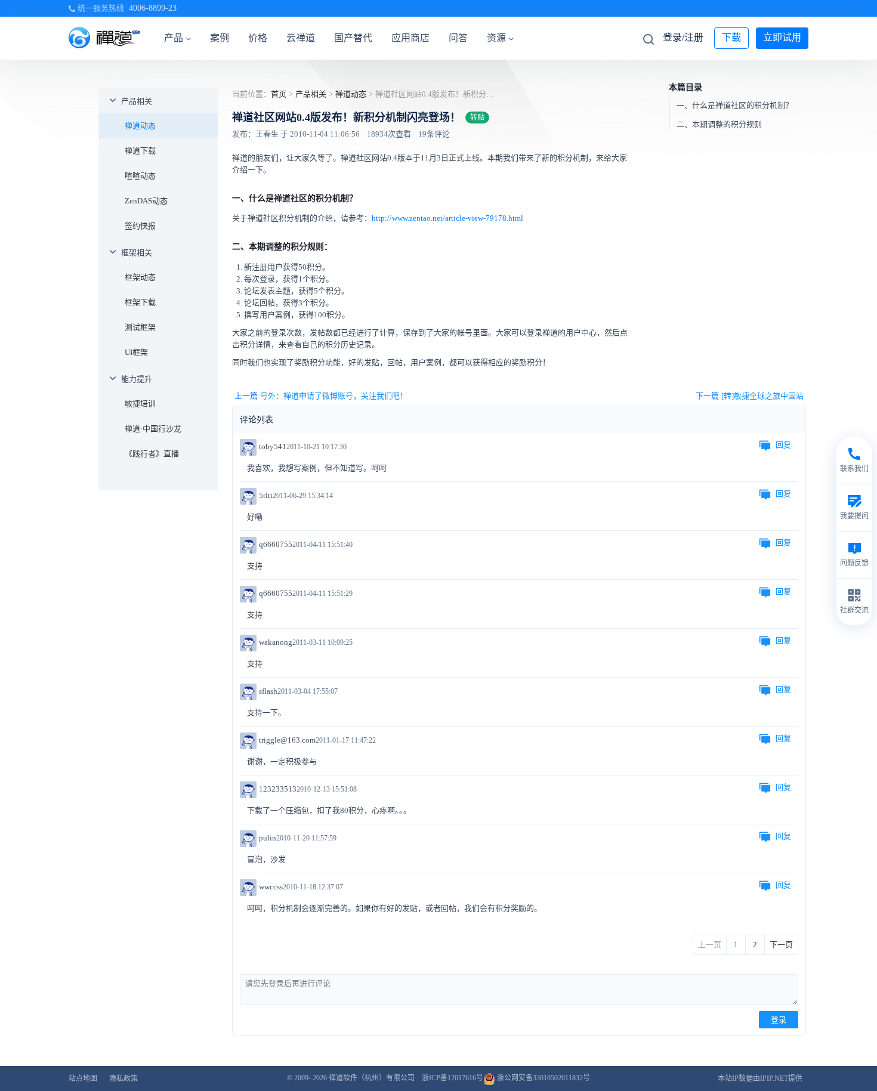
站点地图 (83, 1078)
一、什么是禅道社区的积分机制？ (735, 104)
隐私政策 (123, 1078)
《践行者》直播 (152, 453)
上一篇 (320, 395)
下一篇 (750, 395)
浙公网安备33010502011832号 (542, 1078)
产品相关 (136, 101)
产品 (173, 38)
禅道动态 (140, 125)
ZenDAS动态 (146, 200)
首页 (278, 93)
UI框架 (136, 352)
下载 (731, 37)
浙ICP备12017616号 (452, 1078)
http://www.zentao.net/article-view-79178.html (447, 218)
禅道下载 (140, 150)
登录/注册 (683, 37)
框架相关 (136, 252)
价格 (257, 38)
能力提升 (136, 379)
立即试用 (782, 37)
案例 (219, 38)
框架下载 (140, 302)
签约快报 (140, 225)
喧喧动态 (140, 175)
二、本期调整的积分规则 (719, 123)
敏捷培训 (140, 403)
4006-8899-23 (153, 8)
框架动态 (140, 277)
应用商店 (410, 38)
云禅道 (300, 38)
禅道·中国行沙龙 (153, 428)
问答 (458, 38)
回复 (783, 444)
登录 (778, 1019)
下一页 (781, 944)
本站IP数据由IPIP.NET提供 (760, 1078)
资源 (496, 38)
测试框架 (140, 327)
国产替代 (353, 38)
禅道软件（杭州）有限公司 (372, 1078)
